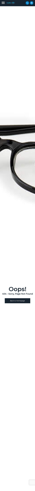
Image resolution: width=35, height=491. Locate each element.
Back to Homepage (17, 301)
